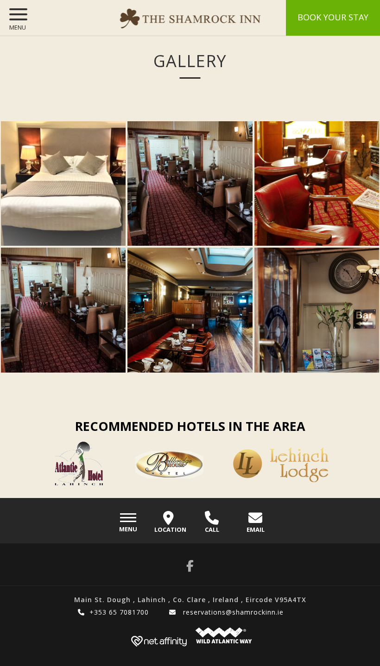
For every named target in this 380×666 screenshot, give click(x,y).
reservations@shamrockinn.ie (232, 612)
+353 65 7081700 (119, 612)
